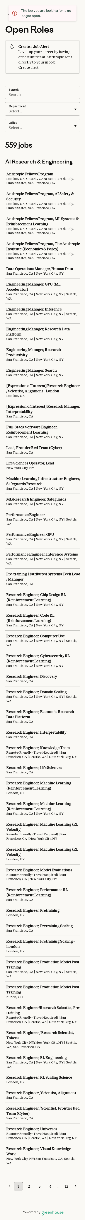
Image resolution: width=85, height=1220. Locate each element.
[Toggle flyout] (75, 109)
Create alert (28, 67)
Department (17, 106)
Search (14, 89)
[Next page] (75, 1186)
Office (13, 122)
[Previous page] (9, 1186)
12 (66, 1186)
